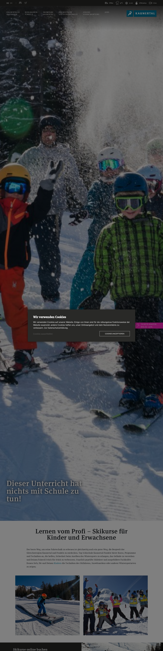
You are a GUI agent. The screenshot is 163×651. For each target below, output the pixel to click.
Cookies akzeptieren (114, 334)
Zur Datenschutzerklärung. (56, 328)
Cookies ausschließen (43, 333)
